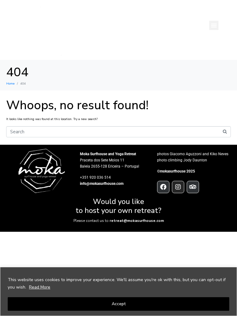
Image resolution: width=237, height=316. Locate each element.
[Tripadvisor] (193, 187)
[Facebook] (163, 187)
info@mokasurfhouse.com (101, 183)
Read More (39, 287)
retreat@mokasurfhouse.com (137, 220)
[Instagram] (178, 187)
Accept (119, 304)
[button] (213, 25)
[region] (118, 291)
